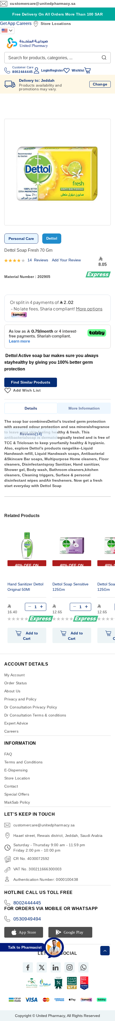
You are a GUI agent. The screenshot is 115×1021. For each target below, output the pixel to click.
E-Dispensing (16, 770)
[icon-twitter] (42, 967)
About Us (12, 691)
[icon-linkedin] (56, 967)
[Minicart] (87, 70)
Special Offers (16, 794)
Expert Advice (16, 723)
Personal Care (21, 238)
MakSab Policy (17, 802)
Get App (7, 23)
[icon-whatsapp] (83, 967)
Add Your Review (66, 260)
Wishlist (78, 70)
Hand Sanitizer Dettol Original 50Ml (25, 587)
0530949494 (27, 919)
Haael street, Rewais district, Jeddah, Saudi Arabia (57, 835)
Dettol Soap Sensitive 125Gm (70, 587)
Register (57, 70)
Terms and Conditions (23, 762)
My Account (14, 675)
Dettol (51, 238)
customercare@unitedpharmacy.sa (42, 3)
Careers (24, 23)
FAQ (8, 754)
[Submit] (104, 56)
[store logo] (27, 43)
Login (45, 70)
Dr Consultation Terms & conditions (35, 715)
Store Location (17, 778)
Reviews (30, 434)
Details (31, 408)
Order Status (15, 683)
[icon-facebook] (28, 967)
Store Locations (56, 23)
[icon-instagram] (69, 967)
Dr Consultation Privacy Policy (30, 707)
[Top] (105, 950)
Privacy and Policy (20, 699)
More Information (84, 408)
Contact (11, 786)
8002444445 (27, 902)
